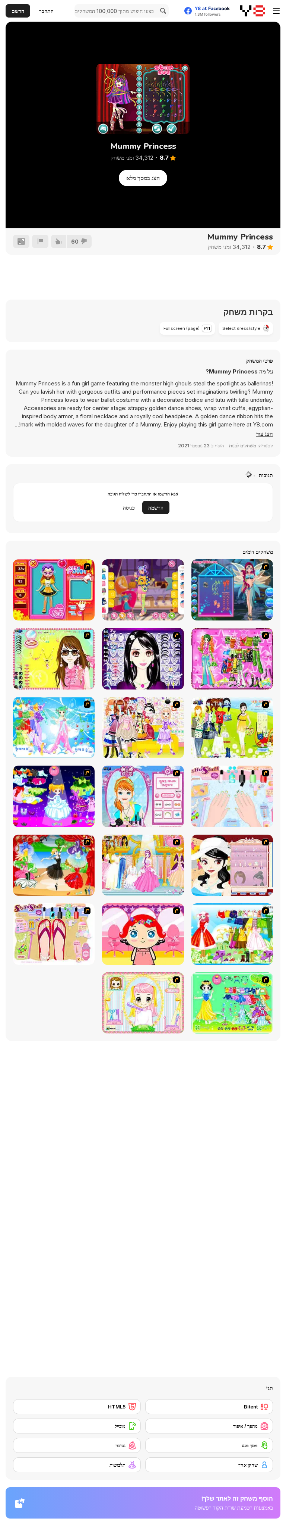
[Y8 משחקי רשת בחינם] (252, 10)
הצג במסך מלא (143, 178)
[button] (264, 434)
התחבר (46, 11)
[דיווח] (40, 241)
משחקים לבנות (242, 445)
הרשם (18, 11)
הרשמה (155, 507)
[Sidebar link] (276, 10)
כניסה (129, 507)
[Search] (162, 11)
